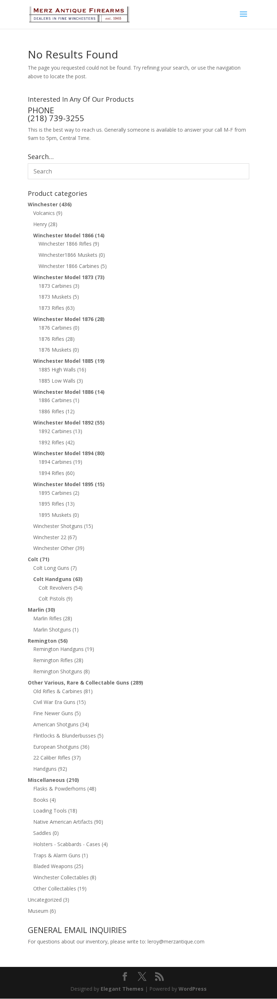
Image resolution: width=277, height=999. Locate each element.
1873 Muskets (55, 296)
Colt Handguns (52, 579)
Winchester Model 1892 (63, 422)
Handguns (45, 768)
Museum (38, 910)
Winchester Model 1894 (63, 453)
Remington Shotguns (57, 671)
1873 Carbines (55, 285)
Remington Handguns (58, 649)
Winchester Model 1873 (63, 277)
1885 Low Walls (57, 380)
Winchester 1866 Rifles (65, 243)
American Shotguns (56, 724)
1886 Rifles (51, 411)
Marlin (36, 609)
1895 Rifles (51, 503)
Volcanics (44, 213)
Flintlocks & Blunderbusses (64, 735)
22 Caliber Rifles (51, 757)
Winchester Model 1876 (63, 319)
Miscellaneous (46, 779)
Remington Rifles (53, 660)
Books (40, 799)
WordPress (193, 988)
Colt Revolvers (55, 587)
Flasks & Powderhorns (59, 788)
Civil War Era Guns (54, 702)
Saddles (42, 832)
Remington (42, 640)
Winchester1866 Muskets (68, 254)
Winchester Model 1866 (63, 235)
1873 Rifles (51, 307)
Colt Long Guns (51, 567)
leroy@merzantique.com (176, 941)
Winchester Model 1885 (63, 360)
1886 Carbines (55, 400)
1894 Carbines (55, 461)
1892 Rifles (51, 442)
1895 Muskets (55, 514)
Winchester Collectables (61, 877)
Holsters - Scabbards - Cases (66, 844)
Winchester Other (53, 548)
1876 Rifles (51, 338)
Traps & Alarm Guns (56, 855)
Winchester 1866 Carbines (69, 266)
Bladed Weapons (53, 866)
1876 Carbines (55, 327)
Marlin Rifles (47, 618)
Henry (40, 224)
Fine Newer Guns (53, 713)
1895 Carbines (55, 492)
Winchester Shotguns (58, 526)
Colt (33, 559)
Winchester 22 (49, 537)
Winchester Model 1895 (63, 484)
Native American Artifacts (63, 821)
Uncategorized (45, 899)
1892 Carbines (55, 431)
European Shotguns (56, 746)
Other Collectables (54, 888)
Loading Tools (50, 810)
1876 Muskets (55, 349)
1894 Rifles (51, 473)
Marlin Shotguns (52, 629)
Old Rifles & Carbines (57, 691)
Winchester (43, 204)
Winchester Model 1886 (63, 391)
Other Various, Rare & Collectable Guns (78, 682)
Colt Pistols (52, 598)
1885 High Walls (57, 369)
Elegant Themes (122, 988)
